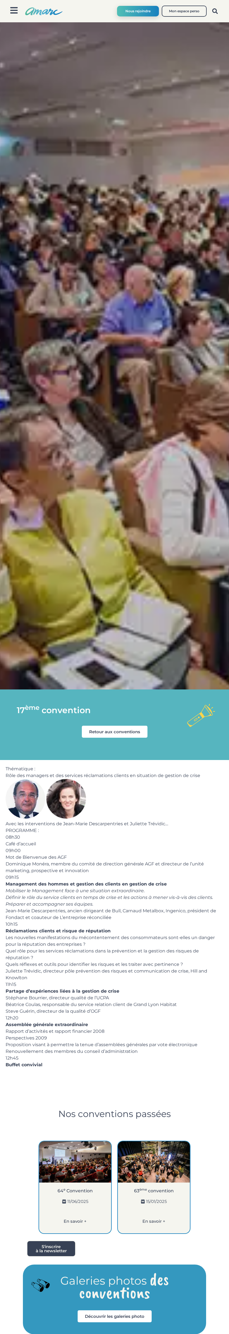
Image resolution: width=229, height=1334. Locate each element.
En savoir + (75, 1221)
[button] (215, 11)
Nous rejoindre (138, 11)
